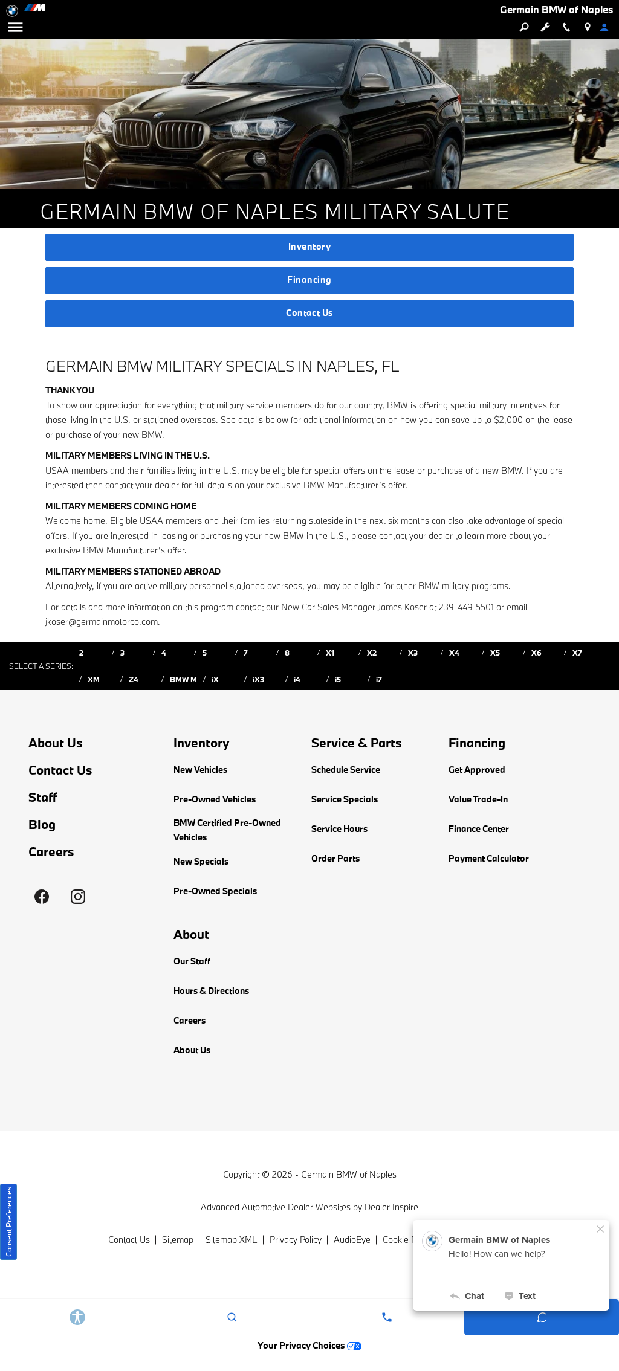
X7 (577, 652)
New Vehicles (200, 769)
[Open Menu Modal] (15, 27)
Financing (309, 279)
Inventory (309, 246)
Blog (42, 824)
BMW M (183, 679)
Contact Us (309, 312)
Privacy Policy (296, 1239)
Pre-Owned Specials (215, 891)
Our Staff (191, 961)
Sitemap (177, 1239)
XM (94, 679)
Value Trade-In (478, 799)
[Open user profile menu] (608, 27)
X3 (413, 652)
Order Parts (335, 858)
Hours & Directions (211, 990)
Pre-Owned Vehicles (214, 799)
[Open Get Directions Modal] (587, 27)
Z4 (133, 679)
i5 (338, 679)
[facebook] (41, 896)
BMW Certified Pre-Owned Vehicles (227, 830)
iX (215, 679)
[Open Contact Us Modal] (387, 1317)
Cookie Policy (408, 1239)
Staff (42, 797)
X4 (454, 652)
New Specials (200, 861)
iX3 (258, 679)
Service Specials (344, 799)
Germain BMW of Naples (349, 1174)
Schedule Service (345, 769)
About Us (55, 742)
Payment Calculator (489, 858)
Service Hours (339, 828)
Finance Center (479, 828)
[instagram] (78, 896)
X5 (495, 652)
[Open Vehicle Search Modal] (523, 27)
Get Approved (477, 769)
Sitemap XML (232, 1239)
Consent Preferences (8, 1222)
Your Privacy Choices (302, 1345)
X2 (372, 652)
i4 (297, 679)
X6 (536, 652)
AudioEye (352, 1239)
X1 (330, 652)
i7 (379, 679)
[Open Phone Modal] (566, 27)
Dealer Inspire (391, 1207)
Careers (51, 851)
